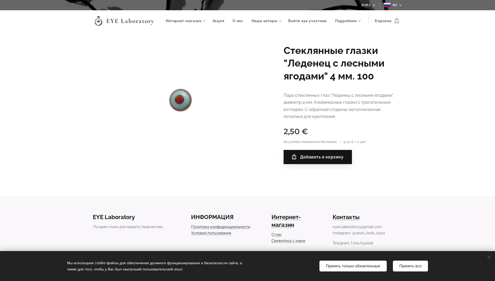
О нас (276, 234)
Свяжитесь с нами (288, 240)
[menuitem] (186, 20)
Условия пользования (211, 233)
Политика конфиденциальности (220, 226)
